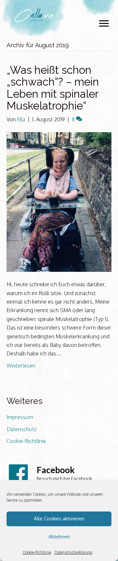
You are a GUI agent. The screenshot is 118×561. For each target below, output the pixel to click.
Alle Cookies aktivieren (59, 518)
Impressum (20, 417)
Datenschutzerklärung (73, 552)
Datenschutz (21, 429)
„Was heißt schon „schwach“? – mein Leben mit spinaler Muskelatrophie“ (53, 88)
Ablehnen (59, 536)
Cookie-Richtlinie (37, 552)
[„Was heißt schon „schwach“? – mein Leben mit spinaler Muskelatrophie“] (59, 201)
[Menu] (103, 23)
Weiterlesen (21, 365)
